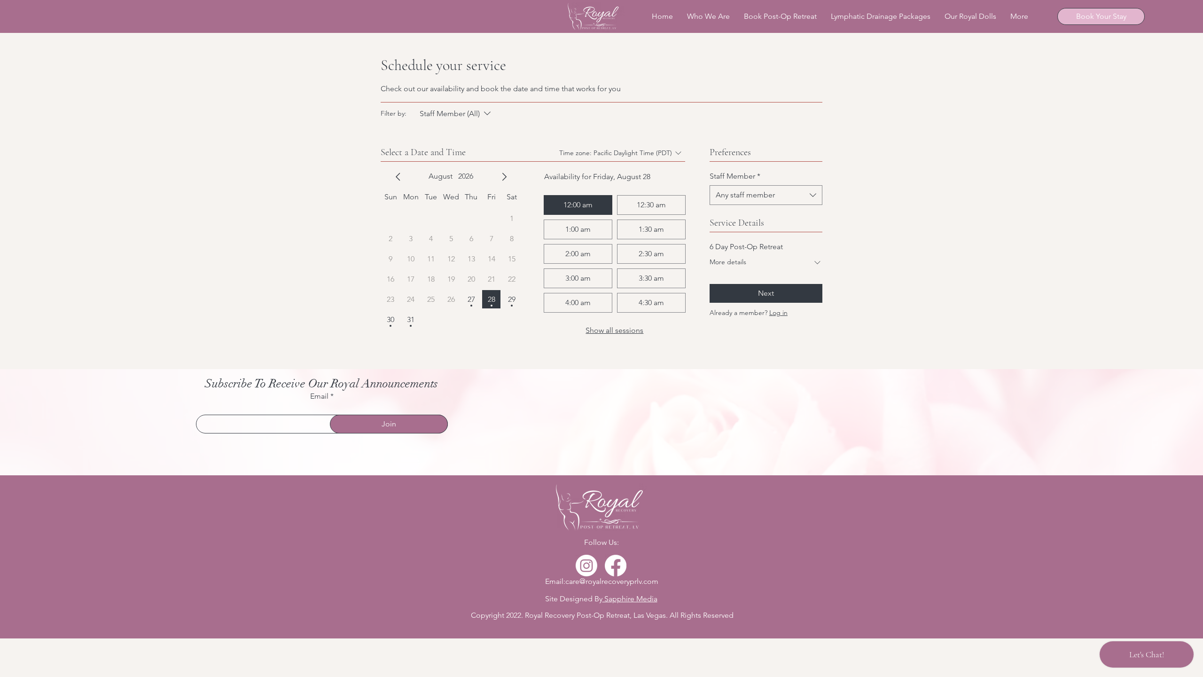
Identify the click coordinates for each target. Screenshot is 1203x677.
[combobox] (766, 195)
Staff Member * (735, 176)
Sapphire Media (629, 598)
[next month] (504, 176)
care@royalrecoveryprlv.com (611, 581)
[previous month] (398, 176)
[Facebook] (615, 565)
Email (319, 396)
